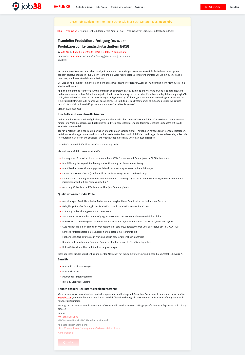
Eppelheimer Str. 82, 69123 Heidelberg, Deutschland (100, 52)
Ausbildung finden (84, 7)
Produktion (71, 31)
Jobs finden (101, 7)
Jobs (59, 31)
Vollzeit (75, 56)
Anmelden (234, 7)
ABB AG (65, 52)
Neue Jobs (165, 21)
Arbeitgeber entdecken (121, 7)
